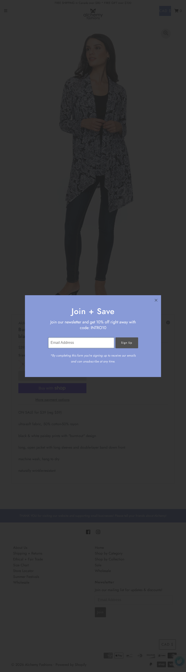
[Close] (156, 300)
